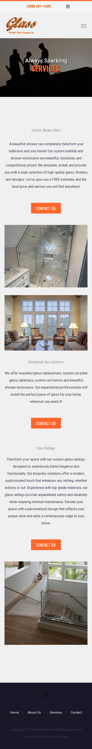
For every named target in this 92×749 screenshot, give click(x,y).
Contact (76, 712)
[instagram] (68, 6)
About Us (34, 712)
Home (14, 712)
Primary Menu (84, 26)
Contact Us (46, 208)
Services (56, 712)
